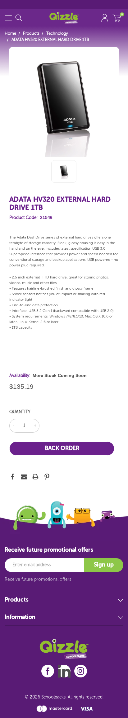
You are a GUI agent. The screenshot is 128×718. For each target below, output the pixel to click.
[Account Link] (104, 18)
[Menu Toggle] (8, 17)
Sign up (104, 565)
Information (20, 617)
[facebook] (47, 671)
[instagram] (80, 671)
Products (16, 600)
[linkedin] (64, 671)
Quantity (19, 412)
